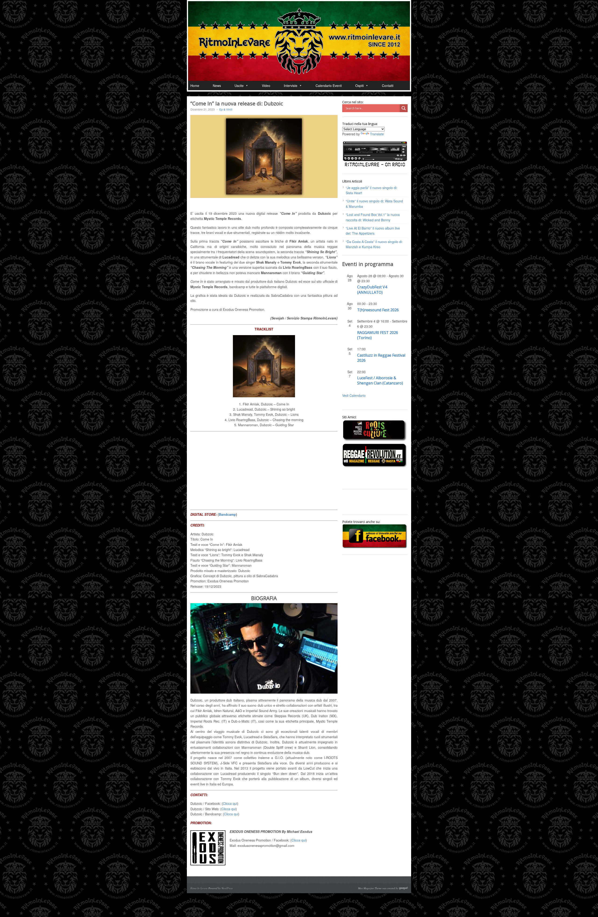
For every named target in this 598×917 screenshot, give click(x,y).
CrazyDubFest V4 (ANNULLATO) (372, 289)
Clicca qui (230, 803)
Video (266, 85)
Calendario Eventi (329, 85)
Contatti (387, 85)
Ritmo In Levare (199, 888)
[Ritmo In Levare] (299, 41)
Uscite (239, 85)
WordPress (227, 888)
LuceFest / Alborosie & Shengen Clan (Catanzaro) (380, 380)
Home (194, 85)
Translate (377, 134)
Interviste (290, 85)
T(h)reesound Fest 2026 (378, 309)
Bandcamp (227, 514)
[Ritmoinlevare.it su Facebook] (375, 547)
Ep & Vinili (225, 109)
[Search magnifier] (404, 108)
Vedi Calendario (354, 395)
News (217, 85)
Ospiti (359, 85)
